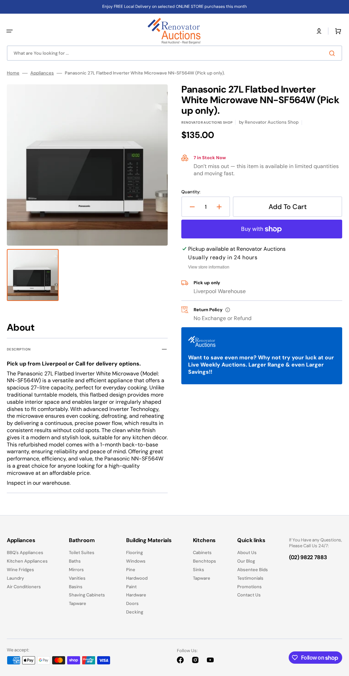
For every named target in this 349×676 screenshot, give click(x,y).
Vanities (77, 578)
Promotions (249, 587)
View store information (208, 267)
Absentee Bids (252, 569)
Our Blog (246, 561)
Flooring (134, 552)
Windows (136, 561)
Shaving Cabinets (87, 595)
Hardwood (137, 578)
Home (13, 73)
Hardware (136, 595)
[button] (9, 31)
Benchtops (204, 561)
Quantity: (190, 192)
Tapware (77, 603)
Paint (131, 587)
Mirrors (76, 569)
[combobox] (174, 53)
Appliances (42, 73)
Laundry (15, 578)
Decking (134, 612)
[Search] (333, 53)
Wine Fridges (20, 569)
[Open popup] (227, 309)
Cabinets (202, 552)
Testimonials (250, 578)
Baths (75, 561)
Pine (130, 569)
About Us (247, 552)
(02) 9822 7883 (308, 557)
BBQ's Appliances (25, 552)
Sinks (198, 569)
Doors (132, 603)
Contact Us (249, 595)
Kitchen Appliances (27, 561)
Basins (75, 587)
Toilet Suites (81, 552)
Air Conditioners (24, 587)
